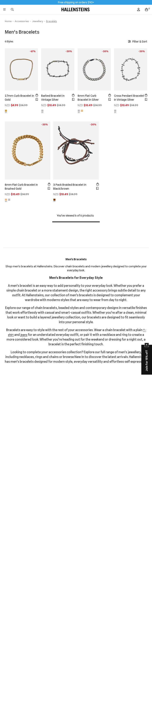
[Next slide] (34, 69)
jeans (23, 334)
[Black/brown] (54, 200)
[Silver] (79, 111)
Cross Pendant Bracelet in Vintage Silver (129, 97)
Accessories (22, 21)
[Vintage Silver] (42, 111)
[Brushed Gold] (82, 111)
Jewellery (37, 21)
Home (8, 21)
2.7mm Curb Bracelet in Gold (19, 97)
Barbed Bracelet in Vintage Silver (53, 97)
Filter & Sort (139, 41)
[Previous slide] (9, 69)
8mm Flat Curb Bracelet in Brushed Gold (21, 186)
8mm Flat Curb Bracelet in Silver (88, 97)
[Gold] (6, 111)
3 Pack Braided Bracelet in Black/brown (69, 186)
